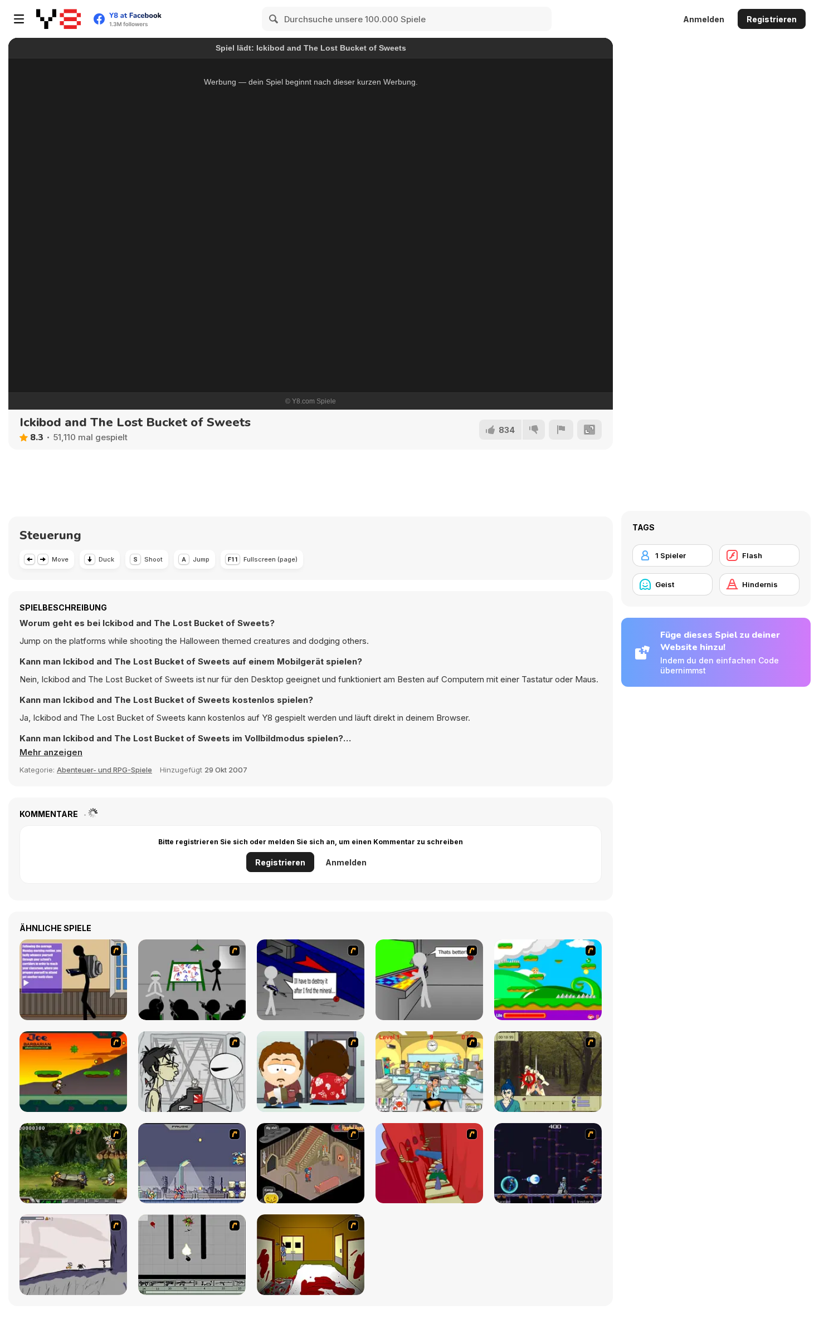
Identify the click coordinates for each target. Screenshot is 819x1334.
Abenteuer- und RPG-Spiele (104, 769)
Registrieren (772, 19)
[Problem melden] (561, 430)
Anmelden (703, 19)
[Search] (274, 19)
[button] (51, 752)
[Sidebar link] (19, 19)
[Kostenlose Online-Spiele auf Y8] (58, 19)
